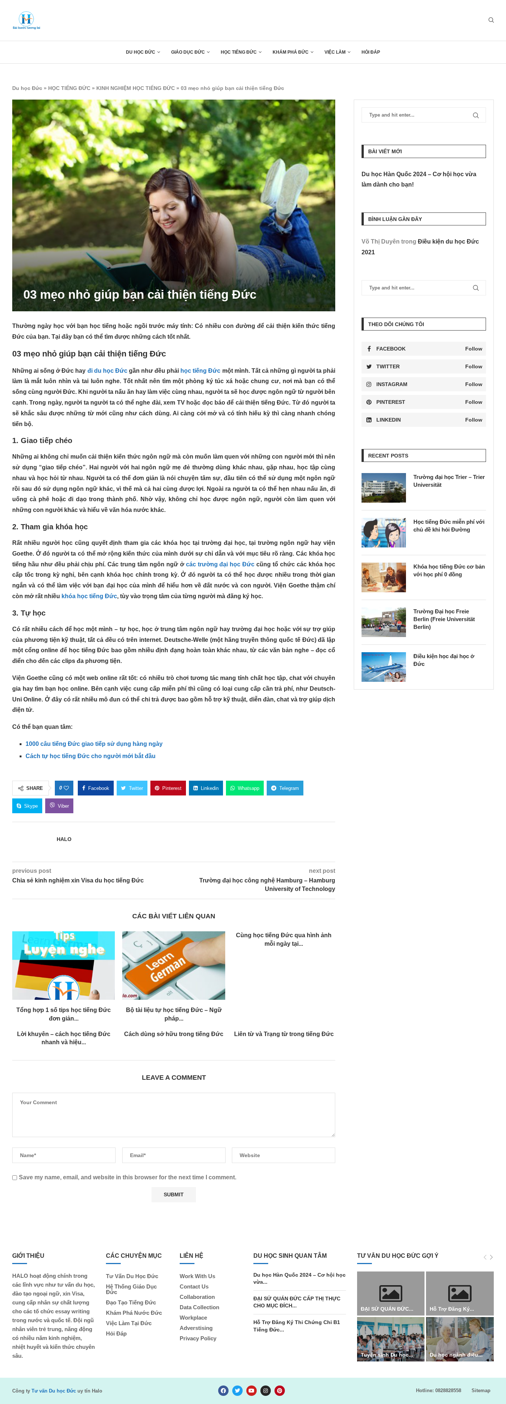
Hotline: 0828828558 (438, 1390)
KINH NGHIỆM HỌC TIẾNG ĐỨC (135, 88)
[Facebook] (223, 1390)
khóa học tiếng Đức (89, 596)
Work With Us (197, 1276)
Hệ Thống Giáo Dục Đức (131, 1289)
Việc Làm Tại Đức (129, 1323)
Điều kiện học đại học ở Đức (444, 660)
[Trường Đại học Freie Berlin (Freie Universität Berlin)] (384, 622)
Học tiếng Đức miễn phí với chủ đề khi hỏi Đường (449, 526)
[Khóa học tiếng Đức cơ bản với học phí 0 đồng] (384, 577)
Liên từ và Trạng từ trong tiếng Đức (284, 1034)
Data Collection (199, 1307)
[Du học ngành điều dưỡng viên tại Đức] (460, 1339)
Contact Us (194, 1286)
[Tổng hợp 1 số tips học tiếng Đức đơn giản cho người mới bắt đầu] (63, 965)
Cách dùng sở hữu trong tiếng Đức (173, 1034)
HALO (64, 839)
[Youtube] (251, 1390)
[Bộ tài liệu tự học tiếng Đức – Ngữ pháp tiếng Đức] (173, 965)
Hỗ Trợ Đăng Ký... (452, 1309)
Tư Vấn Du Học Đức (132, 1276)
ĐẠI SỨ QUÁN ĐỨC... (387, 1309)
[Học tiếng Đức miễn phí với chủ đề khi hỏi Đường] (384, 532)
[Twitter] (237, 1390)
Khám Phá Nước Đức (134, 1313)
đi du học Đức (107, 371)
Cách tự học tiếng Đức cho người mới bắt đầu (91, 756)
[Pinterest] (279, 1390)
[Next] (491, 1257)
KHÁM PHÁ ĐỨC (291, 52)
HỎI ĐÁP (371, 52)
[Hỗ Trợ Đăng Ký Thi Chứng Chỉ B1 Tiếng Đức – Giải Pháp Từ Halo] (460, 1293)
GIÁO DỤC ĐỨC (188, 52)
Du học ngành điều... (456, 1355)
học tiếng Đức (200, 371)
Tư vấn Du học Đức (53, 1391)
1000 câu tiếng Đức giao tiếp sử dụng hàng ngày (94, 744)
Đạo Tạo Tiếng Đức (131, 1302)
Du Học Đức (140, 52)
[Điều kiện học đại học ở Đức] (384, 667)
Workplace (193, 1317)
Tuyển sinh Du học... (387, 1355)
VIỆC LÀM (335, 52)
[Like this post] (66, 788)
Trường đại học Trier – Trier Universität (449, 481)
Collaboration (197, 1297)
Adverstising (196, 1328)
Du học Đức (27, 88)
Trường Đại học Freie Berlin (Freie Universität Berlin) (444, 619)
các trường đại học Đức (220, 564)
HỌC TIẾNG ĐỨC (239, 52)
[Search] (491, 20)
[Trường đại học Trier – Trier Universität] (384, 488)
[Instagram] (265, 1390)
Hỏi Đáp (116, 1333)
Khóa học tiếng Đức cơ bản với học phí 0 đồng (449, 570)
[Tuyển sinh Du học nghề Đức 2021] (391, 1339)
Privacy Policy (198, 1338)
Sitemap (481, 1390)
